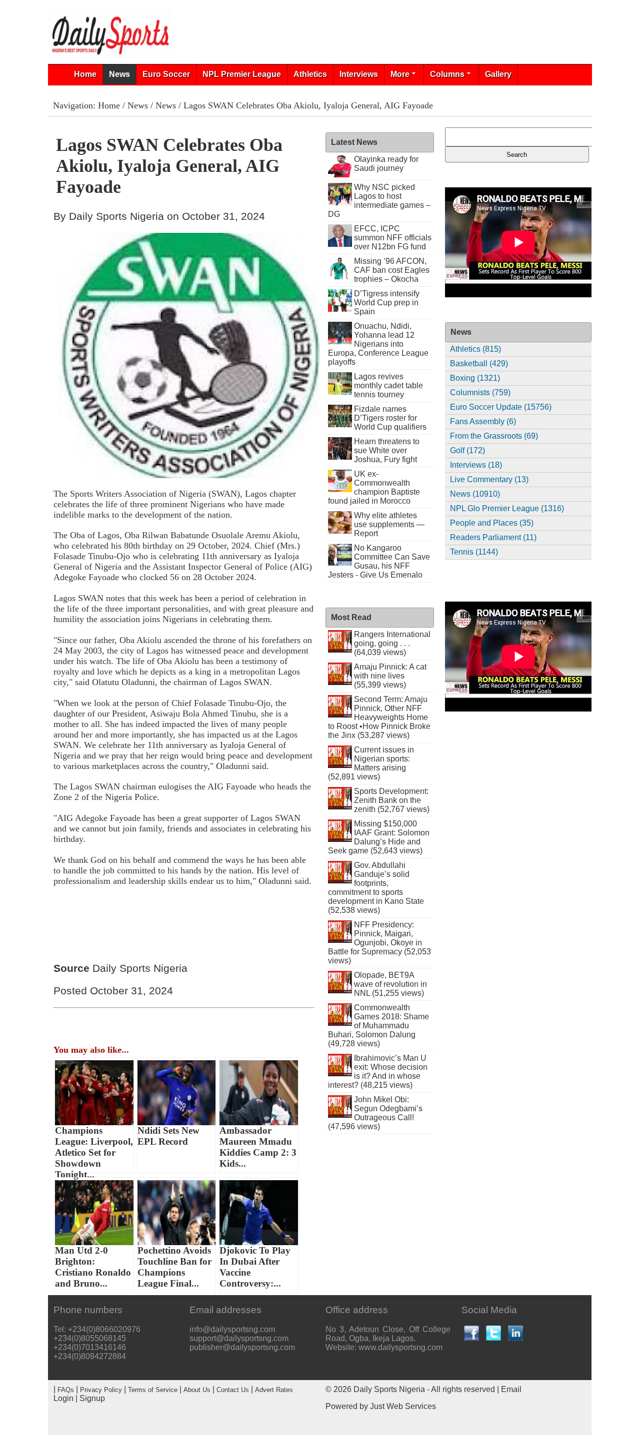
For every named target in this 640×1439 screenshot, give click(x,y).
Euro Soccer (166, 74)
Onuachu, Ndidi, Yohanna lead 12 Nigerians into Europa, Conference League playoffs (378, 344)
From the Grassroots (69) (494, 436)
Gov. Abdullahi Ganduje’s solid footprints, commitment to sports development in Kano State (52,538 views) (376, 887)
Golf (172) (467, 450)
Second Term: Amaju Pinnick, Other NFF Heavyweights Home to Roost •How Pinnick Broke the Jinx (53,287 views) (379, 717)
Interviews (359, 74)
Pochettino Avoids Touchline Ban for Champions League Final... (175, 1267)
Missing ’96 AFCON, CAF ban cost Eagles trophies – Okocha (392, 270)
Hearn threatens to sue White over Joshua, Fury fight (387, 450)
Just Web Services (403, 1406)
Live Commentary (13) (489, 479)
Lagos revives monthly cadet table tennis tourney (388, 385)
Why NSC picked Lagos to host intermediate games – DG (379, 200)
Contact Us (232, 1390)
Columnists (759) (480, 392)
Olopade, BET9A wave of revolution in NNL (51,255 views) (390, 984)
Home (85, 74)
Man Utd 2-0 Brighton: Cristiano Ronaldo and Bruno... (93, 1267)
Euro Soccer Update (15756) (501, 407)
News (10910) (475, 494)
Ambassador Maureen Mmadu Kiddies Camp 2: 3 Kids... (258, 1147)
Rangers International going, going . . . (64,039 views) (392, 643)
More (400, 74)
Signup (92, 1398)
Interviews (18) (476, 465)
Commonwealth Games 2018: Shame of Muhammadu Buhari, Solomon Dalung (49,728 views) (378, 1025)
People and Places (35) (492, 523)
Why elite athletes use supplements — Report (389, 524)
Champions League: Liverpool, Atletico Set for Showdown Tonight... (94, 1149)
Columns (447, 74)
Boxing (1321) (475, 378)
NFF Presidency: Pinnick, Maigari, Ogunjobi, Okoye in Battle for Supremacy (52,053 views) (379, 942)
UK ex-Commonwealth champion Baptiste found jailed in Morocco (374, 487)
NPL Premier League (241, 74)
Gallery (498, 74)
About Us (197, 1390)
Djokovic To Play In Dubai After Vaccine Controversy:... (255, 1267)
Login (64, 1398)
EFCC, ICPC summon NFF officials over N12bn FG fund (393, 237)
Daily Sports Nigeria (389, 1389)
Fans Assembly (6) (483, 421)
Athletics (310, 74)
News (119, 74)
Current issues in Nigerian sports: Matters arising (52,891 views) (371, 763)
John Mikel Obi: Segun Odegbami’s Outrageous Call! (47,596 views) (375, 1113)
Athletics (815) (475, 349)
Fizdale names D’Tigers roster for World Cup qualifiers (390, 418)
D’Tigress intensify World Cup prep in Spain (387, 302)
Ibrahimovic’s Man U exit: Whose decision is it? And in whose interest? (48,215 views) (378, 1071)
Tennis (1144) (474, 552)
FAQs (66, 1390)
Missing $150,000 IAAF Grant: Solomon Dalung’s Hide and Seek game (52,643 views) (379, 837)
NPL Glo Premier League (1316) (507, 508)
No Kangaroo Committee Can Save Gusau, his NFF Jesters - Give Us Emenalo (379, 561)
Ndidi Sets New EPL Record (169, 1136)
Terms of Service (153, 1390)
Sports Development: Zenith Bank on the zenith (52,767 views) (392, 800)
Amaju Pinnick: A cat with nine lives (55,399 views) (390, 676)
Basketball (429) (479, 363)
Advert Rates (274, 1390)
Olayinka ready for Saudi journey (386, 163)
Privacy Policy (101, 1390)
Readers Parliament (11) (493, 537)
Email (511, 1389)
